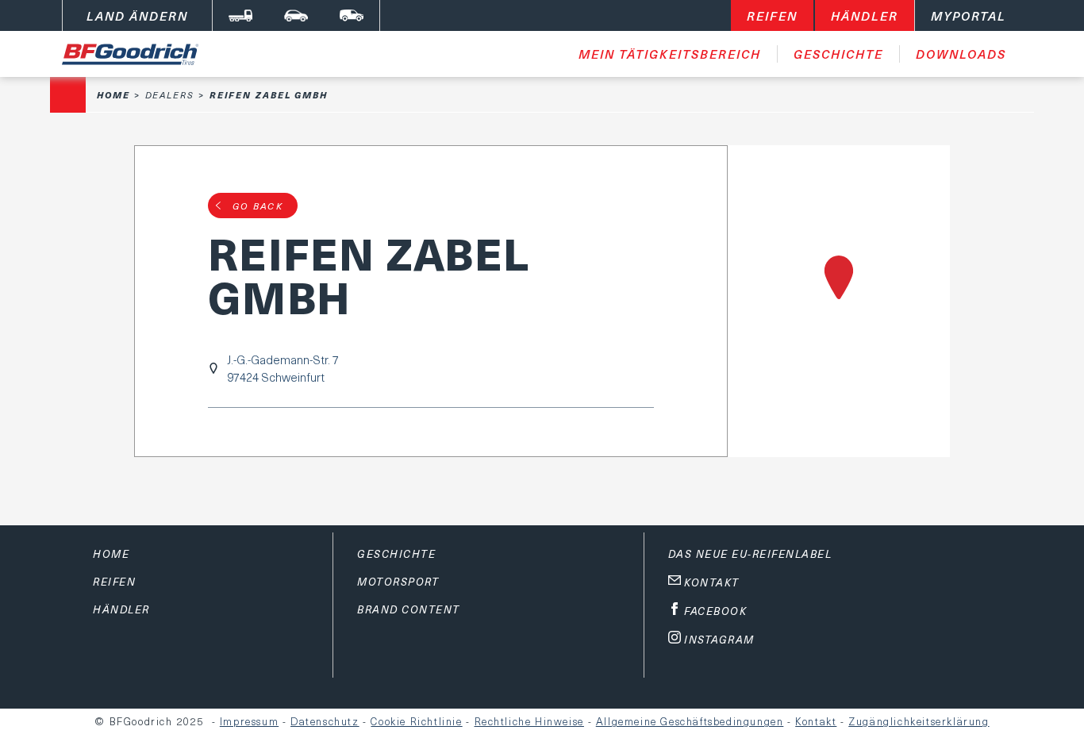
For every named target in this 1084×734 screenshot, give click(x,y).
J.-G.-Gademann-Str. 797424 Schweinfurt (283, 368)
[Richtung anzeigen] (839, 301)
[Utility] (351, 15)
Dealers (169, 95)
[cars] (296, 15)
